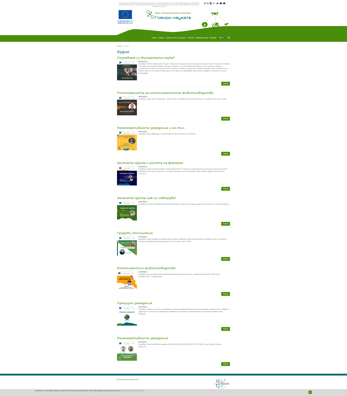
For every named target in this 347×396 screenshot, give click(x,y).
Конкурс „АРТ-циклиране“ (176, 38)
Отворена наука (201, 38)
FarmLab (190, 38)
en (220, 38)
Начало (154, 38)
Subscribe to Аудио (117, 371)
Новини (161, 38)
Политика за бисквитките (128, 379)
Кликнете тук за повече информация (133, 390)
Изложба (213, 38)
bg (223, 38)
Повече (225, 83)
